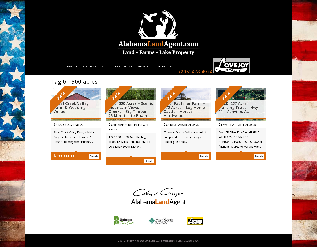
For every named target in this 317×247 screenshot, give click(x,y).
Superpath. (192, 240)
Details (94, 156)
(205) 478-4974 (195, 71)
